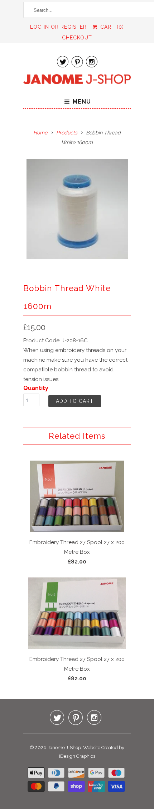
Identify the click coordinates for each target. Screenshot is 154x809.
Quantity (35, 388)
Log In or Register (58, 27)
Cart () (111, 27)
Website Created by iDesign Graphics (92, 752)
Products (66, 132)
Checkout (77, 38)
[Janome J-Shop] (77, 80)
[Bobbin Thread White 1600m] (77, 209)
